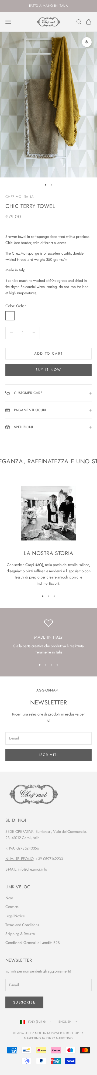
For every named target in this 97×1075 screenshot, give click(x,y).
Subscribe (24, 1002)
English (64, 1021)
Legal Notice (15, 916)
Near (9, 898)
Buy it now (48, 369)
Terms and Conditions (22, 924)
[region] (48, 637)
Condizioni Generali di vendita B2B (32, 942)
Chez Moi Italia (19, 196)
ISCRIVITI (48, 754)
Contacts (12, 906)
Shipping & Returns (20, 933)
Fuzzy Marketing (59, 1038)
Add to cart (48, 353)
